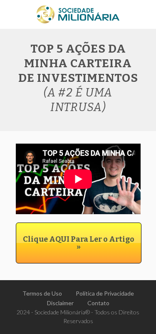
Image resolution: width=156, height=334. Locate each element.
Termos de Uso (42, 293)
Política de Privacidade (105, 293)
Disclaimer (60, 302)
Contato (98, 302)
